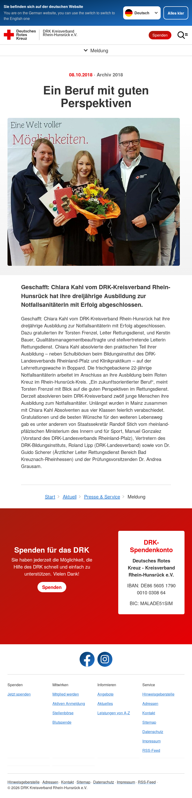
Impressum (151, 741)
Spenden (160, 35)
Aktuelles (105, 703)
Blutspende (61, 722)
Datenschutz (152, 731)
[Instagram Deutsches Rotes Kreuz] (104, 659)
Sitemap (149, 722)
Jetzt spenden (19, 694)
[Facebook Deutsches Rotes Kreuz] (87, 659)
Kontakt (148, 713)
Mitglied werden (65, 694)
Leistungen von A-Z (113, 713)
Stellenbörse (63, 713)
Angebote (105, 694)
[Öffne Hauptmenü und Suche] (182, 35)
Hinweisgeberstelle (158, 694)
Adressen (150, 703)
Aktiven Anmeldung (68, 703)
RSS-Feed (151, 750)
